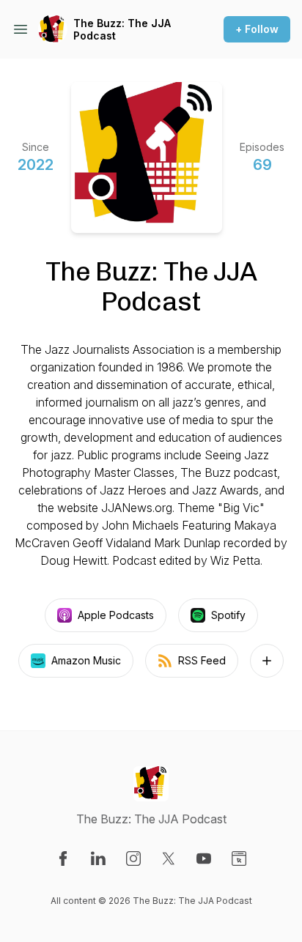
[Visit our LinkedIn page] (98, 858)
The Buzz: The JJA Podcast (122, 29)
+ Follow (257, 29)
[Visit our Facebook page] (63, 858)
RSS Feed (202, 660)
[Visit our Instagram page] (133, 858)
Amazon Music (86, 660)
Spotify (228, 615)
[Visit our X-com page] (168, 858)
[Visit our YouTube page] (203, 858)
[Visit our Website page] (239, 858)
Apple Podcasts (116, 615)
